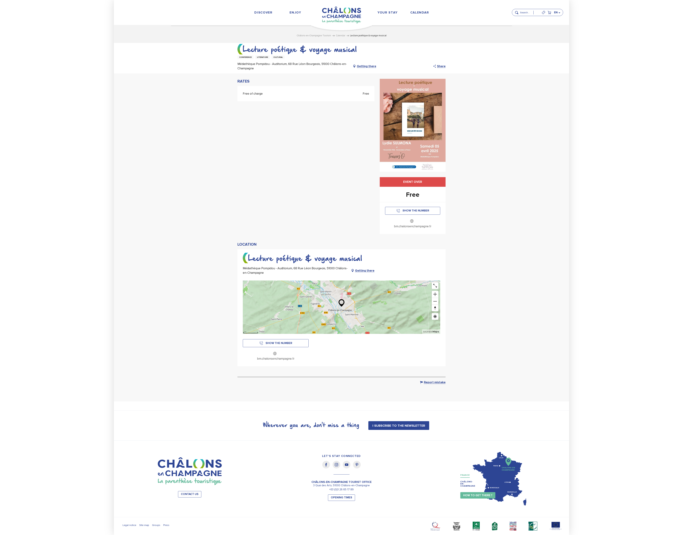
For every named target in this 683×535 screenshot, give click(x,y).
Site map (144, 525)
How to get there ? (477, 495)
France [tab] (465, 475)
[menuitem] (263, 12)
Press (166, 525)
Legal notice (129, 525)
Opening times (341, 497)
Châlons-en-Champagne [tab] (467, 483)
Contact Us (189, 494)
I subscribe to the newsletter (398, 426)
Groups (156, 525)
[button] (528, 11)
